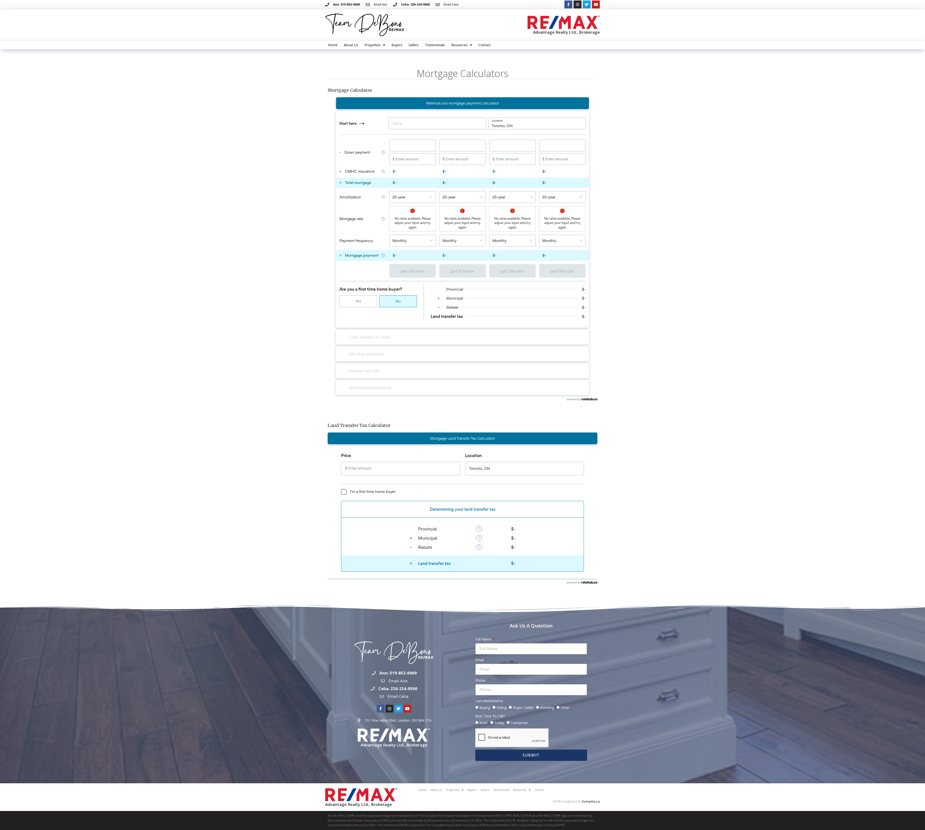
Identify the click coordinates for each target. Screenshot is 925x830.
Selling (501, 707)
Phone (480, 680)
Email (480, 660)
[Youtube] (596, 4)
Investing (547, 707)
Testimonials (435, 45)
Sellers (414, 45)
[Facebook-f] (568, 4)
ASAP (483, 722)
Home (332, 45)
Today (499, 722)
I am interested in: (489, 701)
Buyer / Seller (523, 707)
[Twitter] (587, 4)
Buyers (396, 45)
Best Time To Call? (490, 716)
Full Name (483, 639)
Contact (484, 45)
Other (565, 707)
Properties (372, 45)
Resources (459, 45)
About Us (351, 45)
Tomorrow (519, 722)
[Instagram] (577, 4)
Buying (484, 707)
